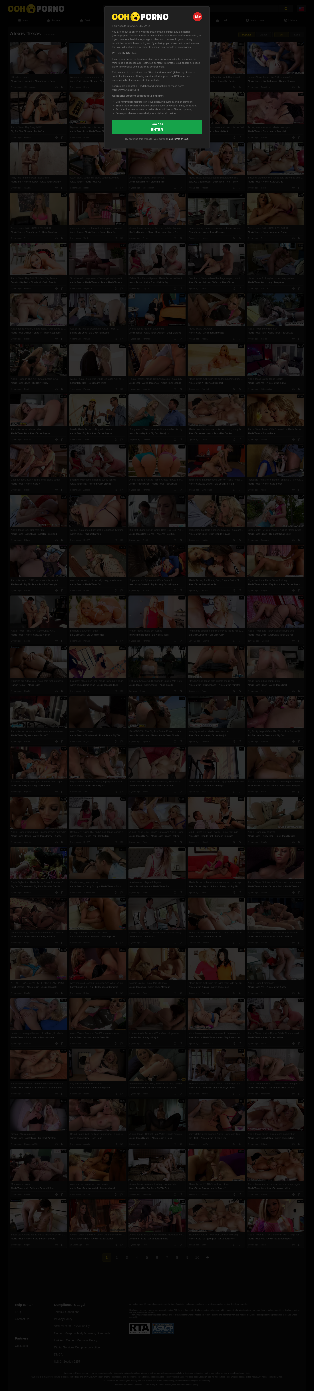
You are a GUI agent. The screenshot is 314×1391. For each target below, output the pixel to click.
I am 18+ (157, 127)
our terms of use (178, 138)
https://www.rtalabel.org (125, 89)
